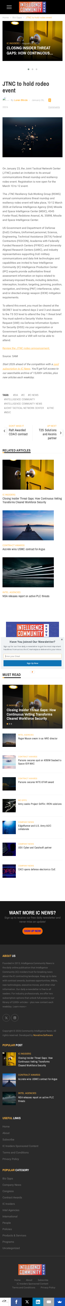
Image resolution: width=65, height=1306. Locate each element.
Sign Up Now (32, 663)
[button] (33, 642)
